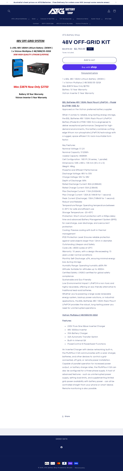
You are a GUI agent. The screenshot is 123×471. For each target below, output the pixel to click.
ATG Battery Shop (50, 467)
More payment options (89, 73)
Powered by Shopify (65, 467)
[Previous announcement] (7, 2)
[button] (9, 11)
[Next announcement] (116, 2)
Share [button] (67, 416)
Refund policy (80, 467)
